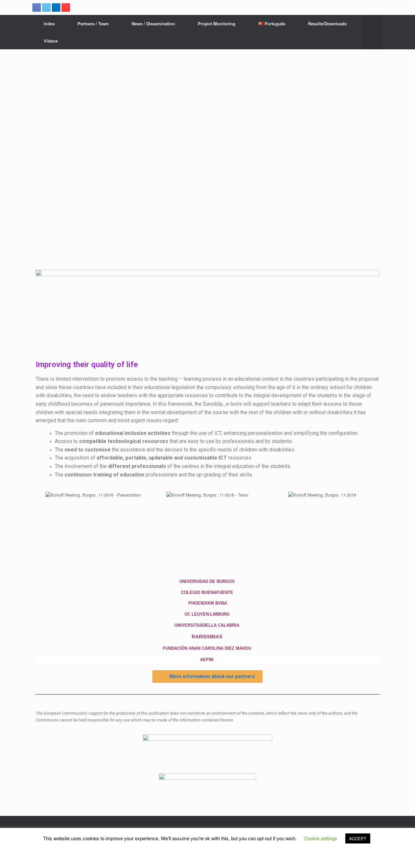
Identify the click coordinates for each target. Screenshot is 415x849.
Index (49, 23)
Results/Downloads (327, 23)
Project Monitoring (216, 23)
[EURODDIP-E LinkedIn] (56, 7)
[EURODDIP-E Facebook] (36, 7)
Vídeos (51, 41)
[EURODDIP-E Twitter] (46, 7)
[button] (207, 676)
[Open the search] (373, 32)
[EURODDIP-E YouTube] (66, 7)
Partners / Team (93, 23)
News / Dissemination (153, 23)
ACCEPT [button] (357, 838)
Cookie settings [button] (320, 838)
